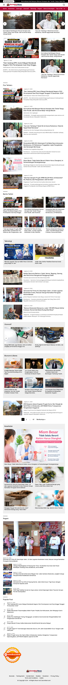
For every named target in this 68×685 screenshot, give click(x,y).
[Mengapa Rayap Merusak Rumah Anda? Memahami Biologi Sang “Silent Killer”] (18, 498)
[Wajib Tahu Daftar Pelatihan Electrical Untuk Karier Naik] (18, 252)
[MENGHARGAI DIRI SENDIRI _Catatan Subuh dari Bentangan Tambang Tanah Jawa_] (54, 363)
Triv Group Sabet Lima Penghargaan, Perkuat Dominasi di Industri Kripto (32, 372)
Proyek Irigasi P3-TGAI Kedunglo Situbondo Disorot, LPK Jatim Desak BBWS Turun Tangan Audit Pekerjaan (35, 629)
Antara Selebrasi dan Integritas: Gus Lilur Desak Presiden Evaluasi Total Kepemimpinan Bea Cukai (12, 391)
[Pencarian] (64, 4)
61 (33, 419)
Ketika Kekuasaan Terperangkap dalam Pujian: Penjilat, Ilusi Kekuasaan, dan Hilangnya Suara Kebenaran (34, 611)
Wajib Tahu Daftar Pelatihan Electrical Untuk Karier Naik (17, 262)
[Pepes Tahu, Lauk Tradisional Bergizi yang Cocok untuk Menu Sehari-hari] (49, 475)
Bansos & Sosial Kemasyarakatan (31, 312)
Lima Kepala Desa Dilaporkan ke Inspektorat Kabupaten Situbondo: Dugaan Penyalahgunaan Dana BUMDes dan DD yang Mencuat (54, 391)
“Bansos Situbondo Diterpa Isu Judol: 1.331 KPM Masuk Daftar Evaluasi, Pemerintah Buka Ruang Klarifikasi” (55, 230)
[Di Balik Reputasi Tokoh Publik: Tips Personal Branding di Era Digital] (13, 363)
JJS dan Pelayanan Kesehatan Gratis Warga (34, 297)
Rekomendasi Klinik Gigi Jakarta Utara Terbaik (49, 508)
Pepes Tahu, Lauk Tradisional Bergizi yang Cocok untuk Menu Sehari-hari (47, 485)
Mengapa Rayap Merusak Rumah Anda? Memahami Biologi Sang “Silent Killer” (16, 508)
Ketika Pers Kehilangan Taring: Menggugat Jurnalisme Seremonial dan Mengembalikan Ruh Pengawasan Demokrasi (34, 617)
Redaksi (38, 676)
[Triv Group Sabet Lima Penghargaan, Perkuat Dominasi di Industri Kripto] (34, 363)
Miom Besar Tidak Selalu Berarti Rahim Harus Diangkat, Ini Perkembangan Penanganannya (43, 161)
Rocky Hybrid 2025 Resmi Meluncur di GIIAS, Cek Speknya (18, 345)
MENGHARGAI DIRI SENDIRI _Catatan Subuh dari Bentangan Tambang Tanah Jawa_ (53, 372)
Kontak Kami (30, 676)
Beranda (11, 676)
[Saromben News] (14, 4)
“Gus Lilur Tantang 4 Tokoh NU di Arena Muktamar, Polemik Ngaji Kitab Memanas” (15, 31)
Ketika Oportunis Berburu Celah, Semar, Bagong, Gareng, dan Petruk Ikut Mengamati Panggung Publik (43, 274)
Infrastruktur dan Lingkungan (31, 113)
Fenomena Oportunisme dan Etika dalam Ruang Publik (37, 277)
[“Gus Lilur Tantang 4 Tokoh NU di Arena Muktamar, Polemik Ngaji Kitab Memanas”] (18, 20)
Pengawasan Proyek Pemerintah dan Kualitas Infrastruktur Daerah (39, 182)
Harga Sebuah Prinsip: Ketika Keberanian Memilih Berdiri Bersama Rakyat (29, 623)
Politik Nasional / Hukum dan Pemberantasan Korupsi (16, 67)
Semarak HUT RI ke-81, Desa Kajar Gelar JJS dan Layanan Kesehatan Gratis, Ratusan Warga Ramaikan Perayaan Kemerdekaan (33, 230)
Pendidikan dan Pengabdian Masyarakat (33, 149)
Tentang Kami (20, 676)
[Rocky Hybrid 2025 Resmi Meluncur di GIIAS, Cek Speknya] (18, 335)
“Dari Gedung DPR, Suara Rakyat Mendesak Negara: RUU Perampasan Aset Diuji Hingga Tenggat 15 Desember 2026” (19, 65)
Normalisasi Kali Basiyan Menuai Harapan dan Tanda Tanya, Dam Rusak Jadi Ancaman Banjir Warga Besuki (53, 54)
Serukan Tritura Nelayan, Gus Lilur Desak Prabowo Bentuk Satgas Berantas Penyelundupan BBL (33, 391)
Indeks (41, 678)
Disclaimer (46, 676)
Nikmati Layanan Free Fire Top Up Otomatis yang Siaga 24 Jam (48, 262)
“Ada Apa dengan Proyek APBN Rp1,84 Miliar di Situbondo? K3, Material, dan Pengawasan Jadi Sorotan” (43, 178)
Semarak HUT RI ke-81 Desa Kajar (52, 297)
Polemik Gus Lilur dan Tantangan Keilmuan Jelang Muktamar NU (39, 130)
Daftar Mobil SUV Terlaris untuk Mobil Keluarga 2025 (49, 345)
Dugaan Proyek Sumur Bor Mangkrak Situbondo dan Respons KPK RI (40, 410)
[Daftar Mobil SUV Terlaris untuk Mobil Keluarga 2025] (49, 335)
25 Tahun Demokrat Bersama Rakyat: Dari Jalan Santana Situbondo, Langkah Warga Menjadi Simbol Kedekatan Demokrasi (38, 574)
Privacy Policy (55, 676)
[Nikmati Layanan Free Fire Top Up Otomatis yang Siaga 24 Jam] (49, 252)
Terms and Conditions (31, 678)
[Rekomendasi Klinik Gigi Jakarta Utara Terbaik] (49, 498)
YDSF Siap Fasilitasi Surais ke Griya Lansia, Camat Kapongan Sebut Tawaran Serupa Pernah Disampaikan (38, 590)
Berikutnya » (41, 419)
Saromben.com (46, 680)
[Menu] (4, 4)
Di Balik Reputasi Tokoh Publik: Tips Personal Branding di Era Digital (13, 372)
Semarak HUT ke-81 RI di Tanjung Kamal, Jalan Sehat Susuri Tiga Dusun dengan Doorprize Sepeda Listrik (36, 582)
